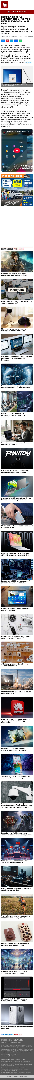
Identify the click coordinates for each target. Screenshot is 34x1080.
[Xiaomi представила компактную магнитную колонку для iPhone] (17, 317)
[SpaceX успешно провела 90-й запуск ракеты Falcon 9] (17, 679)
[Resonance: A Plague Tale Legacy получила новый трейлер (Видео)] (17, 262)
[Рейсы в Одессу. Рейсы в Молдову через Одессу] (17, 189)
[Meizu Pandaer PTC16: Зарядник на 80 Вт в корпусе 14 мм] (17, 514)
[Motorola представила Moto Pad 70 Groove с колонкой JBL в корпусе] (17, 736)
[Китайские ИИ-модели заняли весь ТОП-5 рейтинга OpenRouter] (17, 849)
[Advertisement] (17, 226)
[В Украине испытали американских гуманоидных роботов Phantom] (17, 458)
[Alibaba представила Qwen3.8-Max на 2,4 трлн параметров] (17, 652)
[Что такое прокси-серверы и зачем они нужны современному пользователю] (17, 374)
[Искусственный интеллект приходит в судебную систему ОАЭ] (17, 876)
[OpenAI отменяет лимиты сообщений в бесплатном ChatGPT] (17, 431)
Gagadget (28, 62)
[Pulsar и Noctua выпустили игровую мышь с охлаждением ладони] (17, 932)
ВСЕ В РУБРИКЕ (12, 1034)
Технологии (14, 36)
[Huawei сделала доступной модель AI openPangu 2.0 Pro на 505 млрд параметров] (17, 707)
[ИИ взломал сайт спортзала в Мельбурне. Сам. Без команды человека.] (17, 401)
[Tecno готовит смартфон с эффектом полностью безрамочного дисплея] (17, 764)
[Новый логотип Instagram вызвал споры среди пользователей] (17, 289)
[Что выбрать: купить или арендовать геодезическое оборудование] (17, 904)
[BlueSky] (3, 40)
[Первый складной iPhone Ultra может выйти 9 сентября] (17, 597)
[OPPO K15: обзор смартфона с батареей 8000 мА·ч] (17, 1014)
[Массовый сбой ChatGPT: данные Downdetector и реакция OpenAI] (17, 987)
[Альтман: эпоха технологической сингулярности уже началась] (17, 959)
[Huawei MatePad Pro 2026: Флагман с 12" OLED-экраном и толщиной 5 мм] (17, 541)
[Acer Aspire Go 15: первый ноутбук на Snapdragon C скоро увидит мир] (17, 486)
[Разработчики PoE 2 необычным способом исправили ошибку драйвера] (17, 821)
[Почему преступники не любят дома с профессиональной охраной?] (17, 624)
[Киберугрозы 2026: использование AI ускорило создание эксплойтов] (17, 569)
